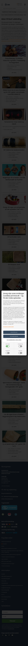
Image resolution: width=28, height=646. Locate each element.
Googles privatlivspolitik (8, 326)
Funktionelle (7, 350)
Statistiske (20, 350)
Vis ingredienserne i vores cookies (14, 339)
